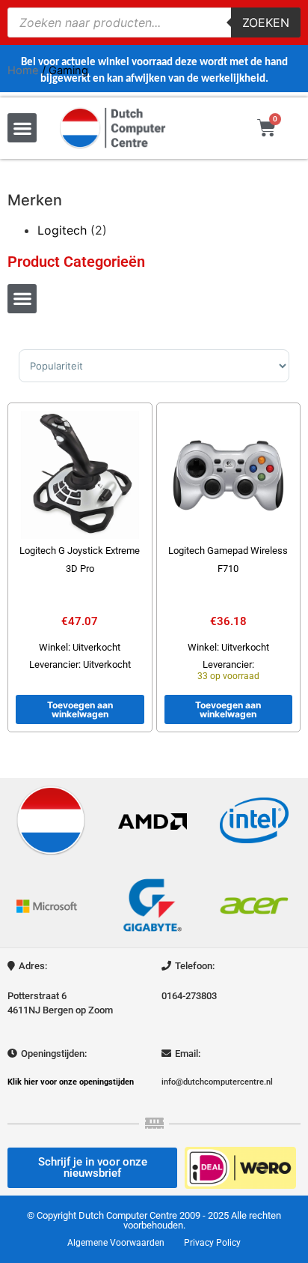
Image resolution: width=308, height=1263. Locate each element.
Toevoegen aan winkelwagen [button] (80, 709)
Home (23, 70)
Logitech (62, 230)
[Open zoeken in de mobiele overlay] (154, 22)
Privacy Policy (212, 1243)
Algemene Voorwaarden (115, 1243)
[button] (22, 127)
